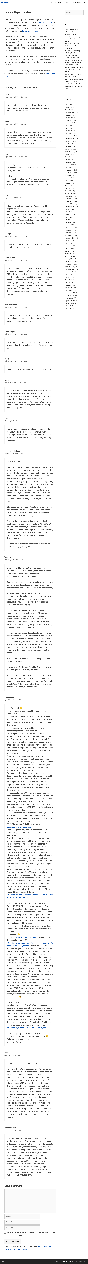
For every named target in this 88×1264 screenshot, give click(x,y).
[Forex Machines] (5, 2)
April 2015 (68, 144)
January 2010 (69, 290)
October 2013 (69, 175)
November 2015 (70, 136)
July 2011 (68, 243)
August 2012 (69, 209)
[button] (84, 2)
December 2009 (70, 293)
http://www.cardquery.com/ (24, 937)
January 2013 (69, 196)
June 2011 (68, 246)
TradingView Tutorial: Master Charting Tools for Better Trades (74, 69)
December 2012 (70, 199)
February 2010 (69, 287)
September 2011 (70, 238)
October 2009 (69, 298)
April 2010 (68, 282)
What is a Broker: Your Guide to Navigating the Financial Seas (74, 86)
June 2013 (68, 183)
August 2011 (69, 240)
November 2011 (70, 233)
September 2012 (70, 206)
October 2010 (69, 267)
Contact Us (64, 1261)
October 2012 (69, 204)
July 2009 (68, 306)
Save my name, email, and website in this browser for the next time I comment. (31, 1233)
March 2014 (68, 162)
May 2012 (68, 217)
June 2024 (68, 107)
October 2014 (69, 152)
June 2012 (68, 214)
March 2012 (68, 222)
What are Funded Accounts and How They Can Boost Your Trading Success (73, 62)
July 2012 (68, 212)
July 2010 (68, 274)
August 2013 (69, 178)
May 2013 (68, 186)
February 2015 (69, 149)
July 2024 (68, 104)
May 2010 (68, 280)
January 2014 (69, 167)
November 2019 (70, 120)
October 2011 (69, 235)
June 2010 (68, 277)
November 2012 (70, 201)
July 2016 (68, 125)
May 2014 (68, 157)
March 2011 (68, 254)
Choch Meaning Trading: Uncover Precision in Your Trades (73, 39)
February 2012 (69, 225)
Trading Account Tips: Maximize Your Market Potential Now (72, 46)
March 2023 (68, 115)
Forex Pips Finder (44, 22)
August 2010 (69, 272)
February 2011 (69, 256)
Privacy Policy (82, 1261)
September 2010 (70, 269)
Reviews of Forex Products (73, 2)
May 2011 (68, 248)
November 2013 (70, 172)
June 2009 (68, 308)
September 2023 (70, 112)
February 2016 (69, 131)
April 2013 (68, 188)
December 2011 (70, 230)
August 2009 (69, 303)
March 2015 (68, 146)
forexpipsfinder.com (31, 31)
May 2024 (68, 110)
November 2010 (70, 264)
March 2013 (68, 191)
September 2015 (70, 138)
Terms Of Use (73, 1261)
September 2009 (70, 301)
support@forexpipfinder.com (19, 827)
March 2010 (68, 285)
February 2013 (69, 193)
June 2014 (68, 154)
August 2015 (69, 141)
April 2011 (68, 251)
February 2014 (69, 165)
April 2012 (68, 219)
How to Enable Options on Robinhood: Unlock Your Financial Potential (73, 32)
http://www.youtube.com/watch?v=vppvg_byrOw (28, 1028)
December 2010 (70, 261)
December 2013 (70, 170)
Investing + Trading (56, 2)
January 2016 (69, 133)
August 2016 (69, 123)
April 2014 (68, 159)
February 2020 (69, 118)
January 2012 (69, 227)
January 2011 (69, 259)
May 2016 (68, 128)
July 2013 (68, 180)
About (57, 1261)
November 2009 (70, 295)
